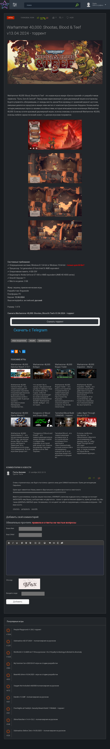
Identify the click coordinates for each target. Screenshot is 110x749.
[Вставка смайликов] (45, 543)
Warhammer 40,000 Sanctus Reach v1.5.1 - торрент (20, 366)
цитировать (25, 509)
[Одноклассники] (16, 351)
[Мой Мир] (23, 351)
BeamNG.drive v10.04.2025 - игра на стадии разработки (36, 674)
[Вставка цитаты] (50, 543)
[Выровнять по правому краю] (30, 543)
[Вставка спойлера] (58, 543)
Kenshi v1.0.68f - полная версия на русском (31, 697)
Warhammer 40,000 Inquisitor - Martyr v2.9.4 (85, 366)
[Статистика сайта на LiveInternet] (97, 747)
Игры (10, 18)
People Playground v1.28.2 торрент (27, 630)
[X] (20, 351)
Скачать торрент (55, 321)
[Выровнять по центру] (26, 543)
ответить (16, 509)
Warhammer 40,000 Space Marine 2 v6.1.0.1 (19, 415)
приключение (44, 341)
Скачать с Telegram (30, 330)
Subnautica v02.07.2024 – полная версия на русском (35, 641)
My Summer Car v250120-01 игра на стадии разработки (36, 663)
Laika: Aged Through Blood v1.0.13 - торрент (86, 415)
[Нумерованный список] (39, 543)
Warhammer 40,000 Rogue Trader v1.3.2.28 (63, 366)
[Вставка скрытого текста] (62, 543)
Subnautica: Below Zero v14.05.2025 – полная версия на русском (39, 731)
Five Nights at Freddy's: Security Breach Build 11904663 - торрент (39, 708)
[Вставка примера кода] (54, 543)
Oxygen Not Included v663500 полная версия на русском (36, 686)
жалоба (34, 509)
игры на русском (19, 341)
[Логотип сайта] (4, 4)
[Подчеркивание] (17, 543)
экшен (32, 341)
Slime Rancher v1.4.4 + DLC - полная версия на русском (36, 719)
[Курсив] (13, 543)
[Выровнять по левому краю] (22, 543)
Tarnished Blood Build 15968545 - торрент (64, 414)
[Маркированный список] (35, 543)
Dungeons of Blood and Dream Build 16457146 (41, 415)
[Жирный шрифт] (9, 543)
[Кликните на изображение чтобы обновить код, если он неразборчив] (29, 589)
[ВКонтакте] (12, 351)
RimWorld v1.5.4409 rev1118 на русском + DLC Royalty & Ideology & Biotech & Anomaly (48, 652)
